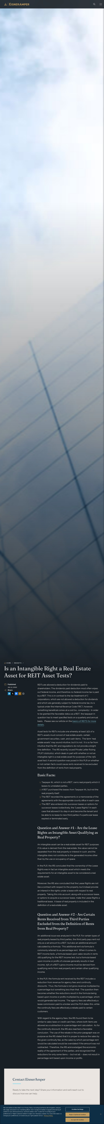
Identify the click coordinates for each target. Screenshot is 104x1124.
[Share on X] (12, 693)
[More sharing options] (23, 693)
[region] (52, 1114)
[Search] (94, 4)
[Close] (101, 1114)
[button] (101, 4)
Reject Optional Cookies (77, 1114)
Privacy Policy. (48, 1115)
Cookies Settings (77, 1109)
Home (8, 663)
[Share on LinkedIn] (9, 693)
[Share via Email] (19, 693)
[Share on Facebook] (16, 693)
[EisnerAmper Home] (16, 4)
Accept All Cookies (77, 1120)
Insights (17, 663)
